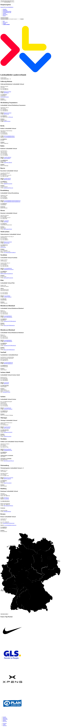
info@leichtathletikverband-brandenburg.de (12, 201)
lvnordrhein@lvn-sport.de (8, 269)
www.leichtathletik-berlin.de (9, 137)
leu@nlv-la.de (3, 247)
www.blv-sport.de (7, 178)
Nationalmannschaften (7, 11)
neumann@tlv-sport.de (8, 432)
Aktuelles (4, 9)
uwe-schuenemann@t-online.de (10, 252)
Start (4, 21)
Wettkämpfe (5, 10)
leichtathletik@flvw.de (8, 450)
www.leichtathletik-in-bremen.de (10, 525)
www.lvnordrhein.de (8, 268)
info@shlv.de (6, 92)
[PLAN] (12, 714)
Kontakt (4, 716)
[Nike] (12, 642)
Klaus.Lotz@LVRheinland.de (9, 325)
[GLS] (12, 666)
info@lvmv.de (6, 113)
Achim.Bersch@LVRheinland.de (10, 321)
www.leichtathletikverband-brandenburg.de (12, 200)
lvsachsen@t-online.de (8, 409)
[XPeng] (12, 690)
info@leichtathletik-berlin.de (9, 136)
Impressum (5, 718)
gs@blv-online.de (7, 158)
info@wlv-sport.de (7, 478)
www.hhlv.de (6, 498)
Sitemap (4, 720)
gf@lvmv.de (10, 117)
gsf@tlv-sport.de (7, 427)
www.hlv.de (6, 220)
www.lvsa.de (6, 382)
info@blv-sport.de (7, 179)
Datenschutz (5, 719)
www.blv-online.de (7, 157)
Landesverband (3, 77)
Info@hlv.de (6, 221)
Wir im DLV (5, 14)
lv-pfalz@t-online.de (7, 296)
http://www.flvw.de (7, 449)
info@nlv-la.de (6, 242)
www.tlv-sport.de (7, 426)
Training (4, 13)
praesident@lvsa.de (6, 392)
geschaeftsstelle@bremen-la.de (8, 523)
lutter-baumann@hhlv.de (8, 505)
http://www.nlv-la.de (8, 241)
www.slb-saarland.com (8, 362)
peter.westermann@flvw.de (9, 460)
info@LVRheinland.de (8, 317)
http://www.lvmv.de (7, 112)
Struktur (4, 23)
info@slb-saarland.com (8, 363)
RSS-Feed (5, 721)
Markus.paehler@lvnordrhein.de (6, 273)
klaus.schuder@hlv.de (8, 229)
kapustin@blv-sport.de (8, 183)
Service (4, 15)
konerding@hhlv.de (7, 511)
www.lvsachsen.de (7, 407)
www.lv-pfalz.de (7, 295)
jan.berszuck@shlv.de (4, 96)
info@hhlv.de (6, 497)
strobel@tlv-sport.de (7, 436)
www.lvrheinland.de (8, 315)
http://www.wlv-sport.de (8, 477)
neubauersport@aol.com (8, 187)
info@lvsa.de (6, 383)
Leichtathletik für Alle (7, 12)
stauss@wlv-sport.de (7, 482)
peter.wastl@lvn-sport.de (8, 277)
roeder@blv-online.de (8, 162)
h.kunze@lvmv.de (7, 121)
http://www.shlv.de (7, 91)
